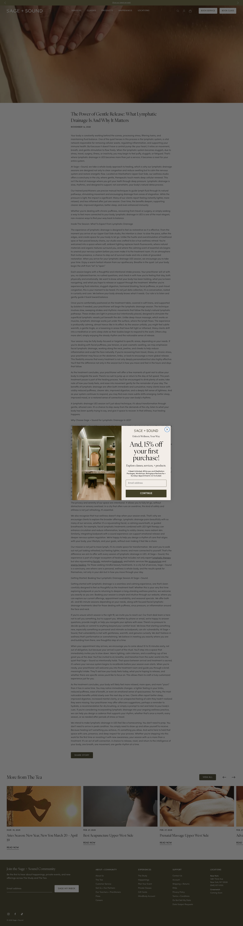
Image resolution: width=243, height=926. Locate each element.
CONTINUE (146, 493)
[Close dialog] (167, 429)
